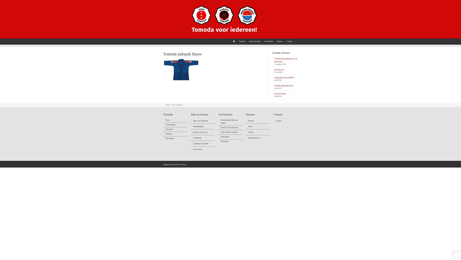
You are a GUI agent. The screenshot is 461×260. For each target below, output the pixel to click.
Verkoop (168, 105)
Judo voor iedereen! (200, 121)
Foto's (250, 126)
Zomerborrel (279, 70)
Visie (167, 120)
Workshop (224, 141)
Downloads (169, 138)
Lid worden (197, 149)
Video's (251, 132)
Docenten (169, 129)
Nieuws (251, 121)
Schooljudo (225, 137)
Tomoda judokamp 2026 (283, 86)
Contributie (197, 138)
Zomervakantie (280, 94)
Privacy (183, 165)
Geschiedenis (170, 125)
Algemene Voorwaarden (171, 165)
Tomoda (242, 41)
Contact (289, 41)
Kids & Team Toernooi (229, 128)
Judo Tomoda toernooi (229, 132)
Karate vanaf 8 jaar (200, 132)
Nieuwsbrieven (254, 138)
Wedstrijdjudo (198, 126)
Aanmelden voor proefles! (284, 78)
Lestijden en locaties (200, 144)
